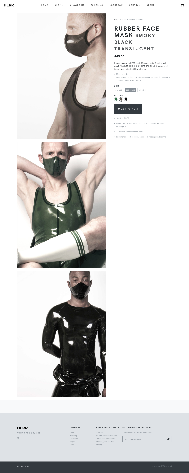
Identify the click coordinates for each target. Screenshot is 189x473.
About (150, 5)
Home (44, 5)
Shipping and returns (105, 441)
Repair (72, 441)
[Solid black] (126, 99)
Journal (134, 5)
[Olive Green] (116, 99)
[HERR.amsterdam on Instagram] (18, 438)
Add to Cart (130, 109)
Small (119, 90)
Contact (99, 432)
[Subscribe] (168, 439)
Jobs (72, 444)
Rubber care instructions (106, 435)
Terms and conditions (105, 438)
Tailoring (97, 5)
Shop (58, 5)
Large (142, 90)
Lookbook (116, 5)
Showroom (77, 5)
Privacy (99, 444)
